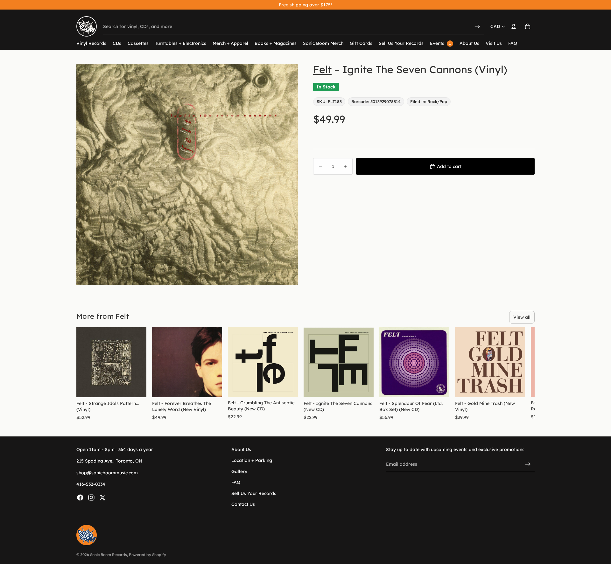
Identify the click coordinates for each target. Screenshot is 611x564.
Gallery (239, 471)
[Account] (514, 26)
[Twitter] (102, 497)
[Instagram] (91, 497)
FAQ (235, 482)
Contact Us (243, 504)
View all (521, 317)
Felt (322, 69)
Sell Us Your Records (253, 493)
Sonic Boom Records (108, 554)
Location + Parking (251, 460)
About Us (241, 449)
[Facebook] (80, 497)
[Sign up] (528, 464)
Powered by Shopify (147, 554)
